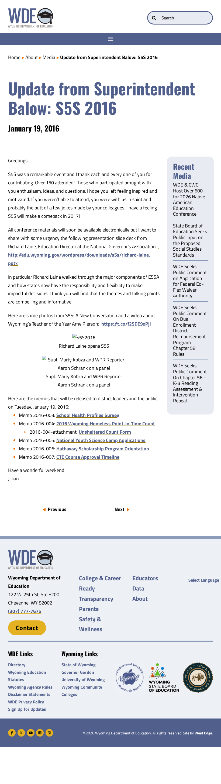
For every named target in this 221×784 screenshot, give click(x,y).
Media (49, 57)
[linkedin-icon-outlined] (40, 731)
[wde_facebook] (12, 731)
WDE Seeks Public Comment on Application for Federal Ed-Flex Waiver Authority (190, 281)
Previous (57, 509)
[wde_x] (21, 731)
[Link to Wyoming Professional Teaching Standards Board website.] (130, 677)
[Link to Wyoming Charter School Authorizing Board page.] (198, 677)
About (31, 57)
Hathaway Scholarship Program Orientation (102, 448)
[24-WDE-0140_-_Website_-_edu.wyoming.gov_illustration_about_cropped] (30, 552)
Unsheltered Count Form (105, 432)
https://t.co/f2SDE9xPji (126, 323)
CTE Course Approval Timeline (87, 457)
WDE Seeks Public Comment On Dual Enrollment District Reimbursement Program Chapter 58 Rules (190, 331)
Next (120, 509)
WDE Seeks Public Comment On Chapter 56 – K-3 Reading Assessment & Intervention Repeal (190, 383)
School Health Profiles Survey (87, 415)
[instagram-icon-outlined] (49, 731)
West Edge (203, 733)
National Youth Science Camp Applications (101, 440)
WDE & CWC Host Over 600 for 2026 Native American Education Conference (189, 199)
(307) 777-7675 (24, 611)
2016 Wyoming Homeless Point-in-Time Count (105, 423)
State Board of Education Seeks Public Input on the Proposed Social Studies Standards (190, 240)
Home (14, 57)
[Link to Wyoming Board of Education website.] (164, 677)
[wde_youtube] (30, 731)
